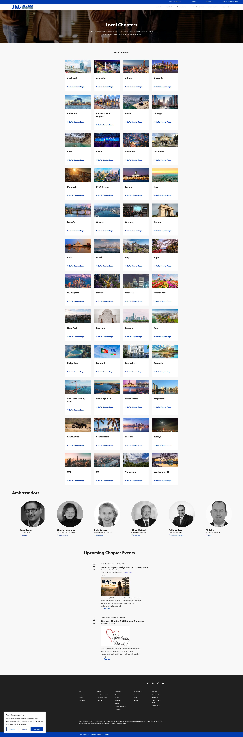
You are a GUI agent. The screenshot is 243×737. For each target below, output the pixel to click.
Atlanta (128, 78)
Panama (129, 328)
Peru (156, 328)
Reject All (24, 729)
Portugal (100, 363)
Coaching (117, 709)
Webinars (99, 700)
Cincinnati (72, 78)
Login (194, 2)
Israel (99, 257)
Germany (130, 222)
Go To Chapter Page (76, 87)
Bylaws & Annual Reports (156, 701)
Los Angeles (73, 292)
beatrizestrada (99, 535)
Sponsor (135, 700)
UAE (69, 471)
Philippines (72, 363)
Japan (157, 257)
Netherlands (160, 292)
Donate (135, 697)
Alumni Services (196, 7)
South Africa (73, 436)
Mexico (99, 292)
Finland (128, 186)
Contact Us (209, 2)
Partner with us (137, 691)
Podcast (117, 697)
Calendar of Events (102, 697)
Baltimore (72, 113)
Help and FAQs (156, 705)
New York (72, 328)
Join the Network (175, 2)
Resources (180, 7)
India (69, 257)
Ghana (157, 222)
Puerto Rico (130, 363)
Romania (158, 363)
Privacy (107, 734)
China (99, 151)
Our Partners (155, 697)
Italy (127, 257)
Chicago (158, 113)
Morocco (129, 292)
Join (158, 7)
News (116, 695)
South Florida (102, 436)
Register (107, 608)
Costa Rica (159, 151)
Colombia (130, 151)
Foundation (82, 700)
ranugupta (24, 535)
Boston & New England (103, 115)
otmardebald (136, 535)
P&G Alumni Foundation (230, 2)
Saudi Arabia (131, 398)
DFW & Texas (102, 186)
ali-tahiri (210, 535)
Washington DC (161, 471)
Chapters (81, 695)
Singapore (159, 398)
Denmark (71, 186)
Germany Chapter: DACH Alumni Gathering (122, 621)
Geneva (100, 222)
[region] (25, 722)
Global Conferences (102, 695)
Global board (155, 695)
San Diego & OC (104, 398)
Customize (12, 729)
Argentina (101, 78)
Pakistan (100, 328)
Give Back (212, 7)
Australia (158, 78)
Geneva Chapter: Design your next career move (124, 567)
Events (168, 7)
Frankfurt (71, 222)
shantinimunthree (63, 535)
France (157, 186)
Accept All (37, 729)
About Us (225, 7)
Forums (81, 697)
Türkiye (157, 436)
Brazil (128, 113)
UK (97, 471)
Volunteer (135, 695)
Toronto (129, 436)
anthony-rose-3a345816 (176, 535)
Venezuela (130, 471)
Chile (69, 151)
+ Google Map (127, 572)
